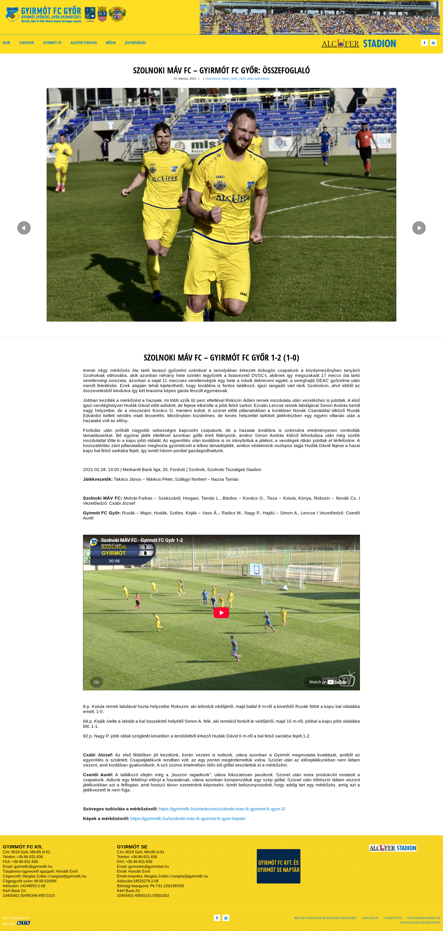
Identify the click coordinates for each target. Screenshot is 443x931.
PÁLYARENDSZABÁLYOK (423, 918)
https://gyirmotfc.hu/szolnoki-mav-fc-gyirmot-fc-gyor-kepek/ (188, 818)
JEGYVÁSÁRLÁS (135, 42)
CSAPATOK (26, 42)
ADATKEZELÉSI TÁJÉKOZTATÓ (420, 922)
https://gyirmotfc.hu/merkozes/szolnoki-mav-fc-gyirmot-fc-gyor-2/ (222, 808)
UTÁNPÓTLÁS (393, 918)
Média (111, 42)
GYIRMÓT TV (52, 42)
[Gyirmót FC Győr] (68, 15)
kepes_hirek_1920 (233, 78)
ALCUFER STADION (84, 42)
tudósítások (262, 78)
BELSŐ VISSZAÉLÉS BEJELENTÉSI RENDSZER (326, 918)
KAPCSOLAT (370, 918)
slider (250, 78)
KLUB (6, 42)
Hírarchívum (213, 78)
